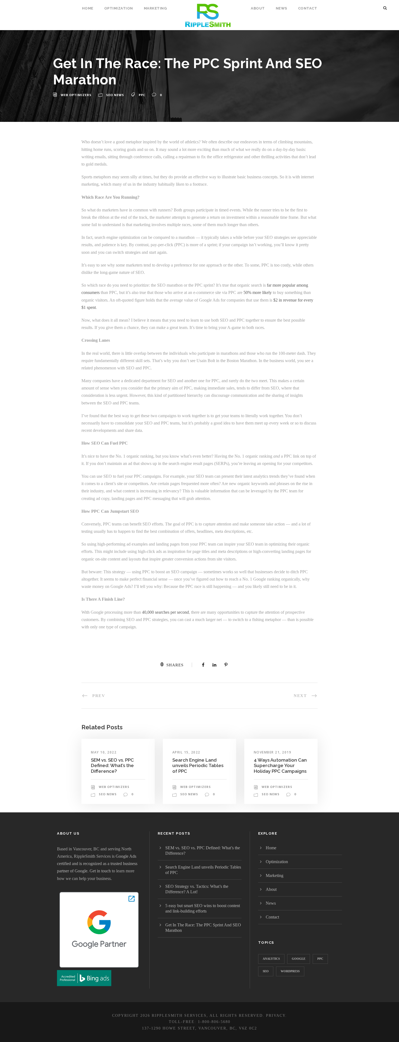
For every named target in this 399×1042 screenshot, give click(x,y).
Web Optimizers (76, 95)
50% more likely (257, 292)
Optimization (118, 8)
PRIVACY (275, 1016)
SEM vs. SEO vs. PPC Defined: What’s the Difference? (112, 765)
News (281, 8)
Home (87, 8)
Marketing (155, 8)
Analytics (271, 958)
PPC (142, 95)
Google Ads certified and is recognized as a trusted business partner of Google (97, 863)
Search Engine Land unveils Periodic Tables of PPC (197, 765)
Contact (307, 8)
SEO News (115, 95)
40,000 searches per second (165, 612)
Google (298, 958)
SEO (266, 971)
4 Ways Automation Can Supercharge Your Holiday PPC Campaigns (280, 765)
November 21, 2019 (273, 752)
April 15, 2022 (186, 752)
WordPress (290, 971)
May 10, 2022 (103, 752)
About (258, 8)
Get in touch (100, 871)
